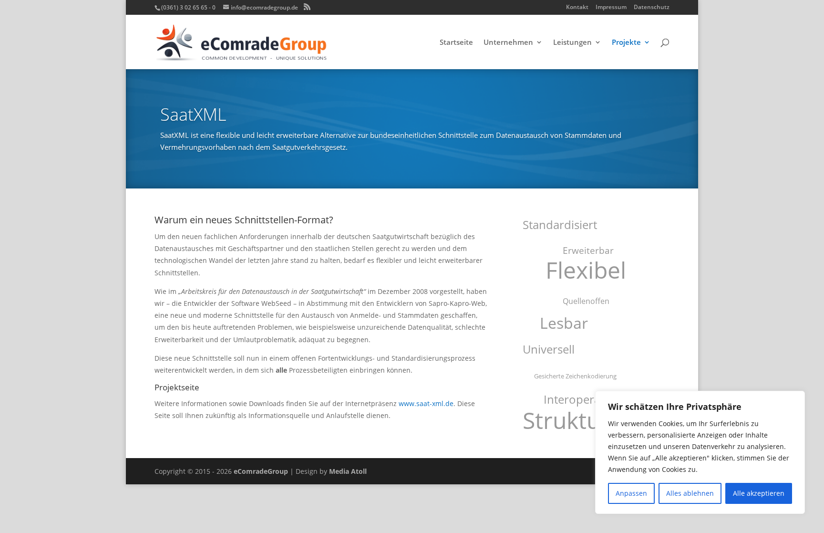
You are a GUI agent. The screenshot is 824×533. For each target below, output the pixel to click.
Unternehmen (508, 43)
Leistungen (572, 43)
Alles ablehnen (690, 493)
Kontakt (577, 7)
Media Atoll (348, 471)
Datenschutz (652, 7)
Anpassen (631, 493)
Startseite (456, 43)
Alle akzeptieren (758, 493)
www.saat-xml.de (426, 403)
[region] (700, 452)
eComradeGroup (261, 471)
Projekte (626, 43)
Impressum (611, 7)
